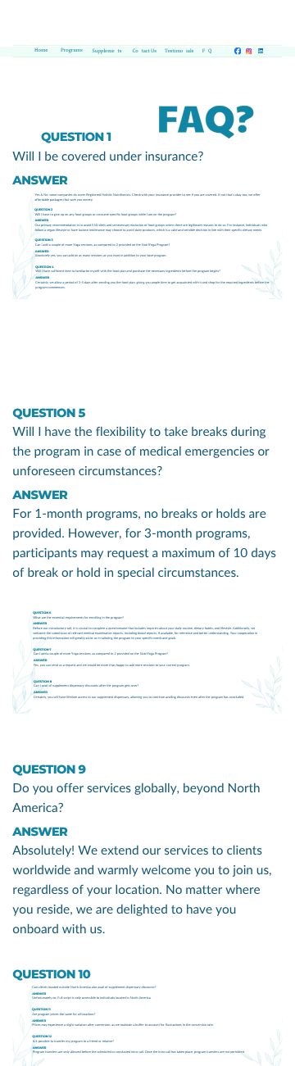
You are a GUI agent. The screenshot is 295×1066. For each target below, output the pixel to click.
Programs (72, 50)
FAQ (207, 51)
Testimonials (179, 51)
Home (41, 50)
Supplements (107, 51)
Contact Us (145, 51)
